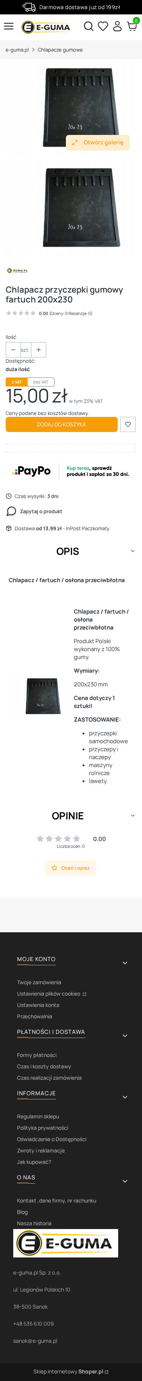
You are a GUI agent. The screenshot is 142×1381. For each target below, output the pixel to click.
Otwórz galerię (103, 142)
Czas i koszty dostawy (44, 1066)
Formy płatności (36, 1054)
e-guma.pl (17, 49)
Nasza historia (34, 1223)
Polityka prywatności (42, 1127)
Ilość (11, 337)
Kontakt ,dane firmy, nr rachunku (56, 1200)
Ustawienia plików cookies (49, 993)
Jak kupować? (34, 1161)
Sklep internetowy (68, 1371)
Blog (22, 1211)
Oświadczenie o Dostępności (51, 1139)
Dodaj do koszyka (61, 424)
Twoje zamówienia (39, 982)
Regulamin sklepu (38, 1116)
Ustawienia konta (38, 1004)
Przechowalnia (34, 1016)
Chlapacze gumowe (60, 49)
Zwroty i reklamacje (41, 1150)
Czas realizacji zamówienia (49, 1077)
